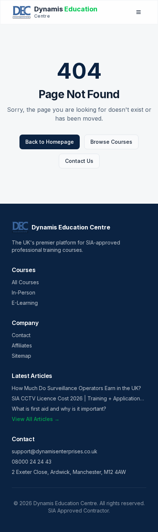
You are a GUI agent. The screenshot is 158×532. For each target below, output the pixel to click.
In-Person (23, 292)
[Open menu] (138, 12)
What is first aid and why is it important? (59, 409)
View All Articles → (36, 419)
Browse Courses (111, 142)
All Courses (25, 282)
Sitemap (21, 356)
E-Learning (25, 303)
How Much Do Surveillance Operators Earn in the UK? (76, 388)
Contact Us (79, 161)
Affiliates (22, 345)
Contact (21, 335)
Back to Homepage (49, 142)
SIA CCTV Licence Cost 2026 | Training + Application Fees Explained (76, 398)
